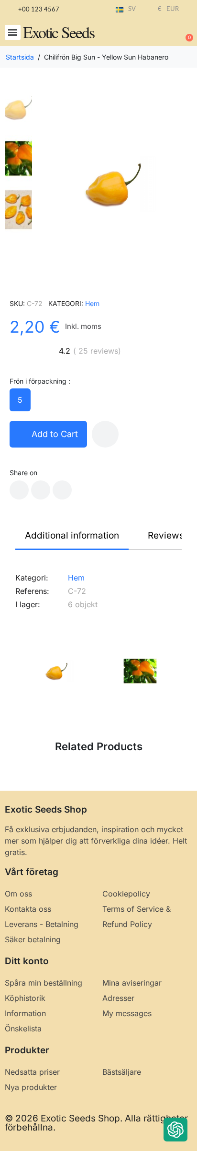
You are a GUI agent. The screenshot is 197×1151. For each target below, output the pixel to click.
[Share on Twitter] (40, 489)
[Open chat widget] (175, 1129)
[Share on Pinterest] (62, 489)
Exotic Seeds (58, 32)
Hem (92, 303)
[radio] (20, 399)
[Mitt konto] (154, 33)
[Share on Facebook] (19, 489)
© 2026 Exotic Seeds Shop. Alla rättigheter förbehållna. (96, 1123)
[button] (13, 33)
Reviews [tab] (166, 535)
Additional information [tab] (72, 535)
